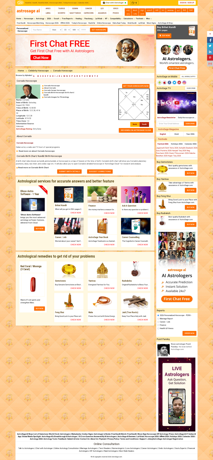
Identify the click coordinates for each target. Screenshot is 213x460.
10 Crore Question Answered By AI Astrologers (97, 436)
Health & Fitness (166, 328)
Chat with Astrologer (114, 3)
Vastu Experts (180, 448)
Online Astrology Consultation (66, 448)
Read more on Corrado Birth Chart (33, 167)
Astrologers (65, 434)
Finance (163, 325)
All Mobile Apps (188, 76)
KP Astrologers (96, 451)
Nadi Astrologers (111, 451)
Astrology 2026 (36, 439)
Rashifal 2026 (43, 3)
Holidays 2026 (177, 144)
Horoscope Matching (35, 23)
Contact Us (84, 439)
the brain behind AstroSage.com (181, 346)
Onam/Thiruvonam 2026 (179, 153)
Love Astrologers (133, 448)
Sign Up (190, 3)
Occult (57, 19)
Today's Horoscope (79, 23)
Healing (79, 19)
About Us (94, 439)
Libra (48, 13)
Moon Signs (151, 23)
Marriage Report (166, 319)
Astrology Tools (50, 439)
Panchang (88, 19)
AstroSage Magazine (168, 129)
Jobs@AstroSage (154, 439)
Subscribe (191, 88)
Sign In (183, 3)
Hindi (176, 134)
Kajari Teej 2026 (174, 156)
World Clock (54, 434)
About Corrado (50, 88)
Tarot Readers (105, 448)
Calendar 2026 (83, 3)
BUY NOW (39, 229)
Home (18, 19)
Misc (148, 19)
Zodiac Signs (87, 434)
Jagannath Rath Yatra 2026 (167, 148)
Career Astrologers (149, 448)
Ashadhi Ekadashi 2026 (188, 148)
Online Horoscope (104, 23)
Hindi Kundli (132, 23)
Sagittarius (75, 13)
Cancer (88, 8)
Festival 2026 (163, 144)
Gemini (75, 8)
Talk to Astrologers (26, 448)
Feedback (62, 439)
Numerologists (118, 448)
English (163, 134)
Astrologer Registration (173, 439)
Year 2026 (190, 134)
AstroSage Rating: (24, 129)
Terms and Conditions (129, 439)
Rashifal (28, 3)
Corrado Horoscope (52, 86)
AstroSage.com (117, 457)
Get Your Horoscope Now (136, 86)
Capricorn (88, 13)
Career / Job (165, 322)
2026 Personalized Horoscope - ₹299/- (176, 315)
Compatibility (115, 19)
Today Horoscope (70, 3)
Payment (102, 439)
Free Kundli (21, 23)
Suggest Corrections (100, 171)
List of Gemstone (41, 434)
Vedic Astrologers (166, 448)
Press (171, 434)
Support (143, 439)
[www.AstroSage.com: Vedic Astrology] (20, 2)
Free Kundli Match (118, 434)
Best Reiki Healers (126, 451)
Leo (102, 8)
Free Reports (67, 19)
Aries (48, 8)
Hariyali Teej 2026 (179, 150)
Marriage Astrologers (89, 448)
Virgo (115, 8)
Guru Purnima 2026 (164, 150)
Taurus (61, 8)
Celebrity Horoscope (38, 70)
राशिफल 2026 (65, 23)
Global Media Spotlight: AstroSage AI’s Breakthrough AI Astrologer (49, 436)
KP (106, 19)
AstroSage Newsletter (166, 118)
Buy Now (166, 36)
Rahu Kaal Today (119, 23)
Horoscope (29, 19)
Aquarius (102, 13)
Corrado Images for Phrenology (56, 97)
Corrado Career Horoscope (54, 90)
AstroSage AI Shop (165, 23)
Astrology (40, 19)
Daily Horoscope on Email (188, 118)
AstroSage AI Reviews (127, 436)
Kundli (35, 3)
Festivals (140, 19)
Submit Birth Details (69, 171)
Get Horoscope (99, 30)
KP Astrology (162, 434)
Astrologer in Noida (102, 434)
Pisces (116, 13)
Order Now (189, 333)
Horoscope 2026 (55, 3)
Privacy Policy (113, 439)
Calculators (128, 19)
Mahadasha (76, 434)
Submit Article (73, 439)
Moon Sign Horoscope (147, 434)
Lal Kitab (141, 23)
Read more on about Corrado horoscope (37, 151)
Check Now (76, 213)
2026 (49, 19)
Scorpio (61, 13)
